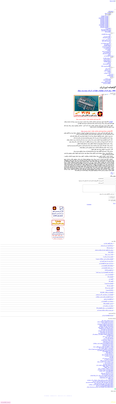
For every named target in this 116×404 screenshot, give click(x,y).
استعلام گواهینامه (107, 45)
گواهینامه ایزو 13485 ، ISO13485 (106, 292)
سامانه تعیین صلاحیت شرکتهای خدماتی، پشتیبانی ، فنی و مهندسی (100, 380)
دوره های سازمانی (107, 59)
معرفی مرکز (108, 68)
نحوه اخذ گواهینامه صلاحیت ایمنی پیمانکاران (104, 296)
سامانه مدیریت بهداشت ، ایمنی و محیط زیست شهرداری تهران (100, 349)
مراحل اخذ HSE (110, 247)
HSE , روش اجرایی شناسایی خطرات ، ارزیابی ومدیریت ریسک (97, 90)
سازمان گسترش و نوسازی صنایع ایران (105, 369)
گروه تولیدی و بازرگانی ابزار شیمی (106, 376)
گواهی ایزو (111, 278)
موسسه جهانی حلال (109, 337)
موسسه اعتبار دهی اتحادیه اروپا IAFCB (105, 324)
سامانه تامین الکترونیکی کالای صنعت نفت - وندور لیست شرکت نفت (99, 382)
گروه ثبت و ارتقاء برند (108, 359)
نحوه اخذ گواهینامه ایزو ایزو (107, 315)
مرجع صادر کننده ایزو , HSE (107, 354)
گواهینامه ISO (108, 14)
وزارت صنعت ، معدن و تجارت (107, 339)
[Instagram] (110, 399)
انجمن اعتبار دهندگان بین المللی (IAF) (105, 327)
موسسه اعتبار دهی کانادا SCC (107, 329)
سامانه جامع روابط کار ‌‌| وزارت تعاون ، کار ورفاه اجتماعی (101, 375)
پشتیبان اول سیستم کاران (108, 341)
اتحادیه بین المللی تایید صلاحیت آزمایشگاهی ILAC (103, 346)
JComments (89, 204)
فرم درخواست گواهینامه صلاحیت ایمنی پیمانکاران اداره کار (106, 82)
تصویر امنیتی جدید (112, 200)
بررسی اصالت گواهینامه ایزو (107, 267)
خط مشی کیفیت (107, 70)
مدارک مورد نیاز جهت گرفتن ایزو (106, 261)
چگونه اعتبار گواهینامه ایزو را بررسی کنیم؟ (104, 272)
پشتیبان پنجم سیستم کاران (107, 345)
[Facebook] (114, 399)
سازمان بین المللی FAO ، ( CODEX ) (105, 368)
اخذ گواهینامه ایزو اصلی (108, 299)
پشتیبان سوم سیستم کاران (107, 344)
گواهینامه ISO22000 (104, 23)
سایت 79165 (110, 378)
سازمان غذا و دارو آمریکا (108, 364)
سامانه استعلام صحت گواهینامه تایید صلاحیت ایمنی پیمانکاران (101, 384)
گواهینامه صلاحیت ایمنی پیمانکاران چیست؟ (104, 258)
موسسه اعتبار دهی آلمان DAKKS (106, 326)
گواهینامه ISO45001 (104, 27)
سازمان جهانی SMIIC (108, 367)
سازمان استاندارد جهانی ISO (107, 320)
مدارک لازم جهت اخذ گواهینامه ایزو (106, 263)
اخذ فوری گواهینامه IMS (108, 303)
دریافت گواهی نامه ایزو (108, 243)
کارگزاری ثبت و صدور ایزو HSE (106, 360)
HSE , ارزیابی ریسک (109, 254)
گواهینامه (111, 121)
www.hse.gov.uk (110, 335)
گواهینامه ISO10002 (104, 21)
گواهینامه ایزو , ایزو (109, 274)
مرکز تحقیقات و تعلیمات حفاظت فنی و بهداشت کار (103, 334)
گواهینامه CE (108, 28)
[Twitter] (112, 399)
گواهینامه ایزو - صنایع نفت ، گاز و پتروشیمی (104, 294)
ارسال (114, 203)
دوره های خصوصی (107, 60)
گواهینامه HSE (108, 13)
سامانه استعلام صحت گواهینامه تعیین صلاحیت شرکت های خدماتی (100, 386)
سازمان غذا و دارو (109, 372)
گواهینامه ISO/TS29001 (103, 24)
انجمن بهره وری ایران (109, 362)
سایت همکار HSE (109, 352)
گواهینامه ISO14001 (104, 19)
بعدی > (111, 173)
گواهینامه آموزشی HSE (106, 66)
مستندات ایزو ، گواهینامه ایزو (107, 301)
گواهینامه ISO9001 (104, 16)
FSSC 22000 (110, 252)
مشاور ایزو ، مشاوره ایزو (108, 305)
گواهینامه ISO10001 (104, 20)
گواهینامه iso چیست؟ (109, 283)
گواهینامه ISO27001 (104, 26)
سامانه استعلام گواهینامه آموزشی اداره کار (104, 385)
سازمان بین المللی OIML (108, 366)
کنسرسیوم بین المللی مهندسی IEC (106, 347)
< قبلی (111, 172)
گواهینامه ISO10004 (104, 22)
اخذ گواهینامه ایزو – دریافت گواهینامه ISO (104, 307)
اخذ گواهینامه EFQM (109, 270)
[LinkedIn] (107, 399)
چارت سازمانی (108, 69)
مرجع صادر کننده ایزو (109, 353)
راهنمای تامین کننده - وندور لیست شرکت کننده (103, 383)
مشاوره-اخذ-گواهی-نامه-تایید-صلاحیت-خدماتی (104, 250)
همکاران (109, 71)
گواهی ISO (111, 281)
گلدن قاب (111, 357)
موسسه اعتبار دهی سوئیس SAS (106, 332)
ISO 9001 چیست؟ (109, 290)
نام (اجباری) (100, 178)
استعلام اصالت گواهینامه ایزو (107, 265)
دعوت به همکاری (107, 73)
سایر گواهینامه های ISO (106, 29)
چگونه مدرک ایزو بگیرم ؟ (108, 256)
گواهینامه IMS (108, 31)
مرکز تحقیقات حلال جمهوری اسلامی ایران (104, 365)
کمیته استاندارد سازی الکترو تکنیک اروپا (105, 350)
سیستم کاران (113, 401)
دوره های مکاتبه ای (107, 58)
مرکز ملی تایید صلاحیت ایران (107, 322)
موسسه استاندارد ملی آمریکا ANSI (106, 328)
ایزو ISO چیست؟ (104, 15)
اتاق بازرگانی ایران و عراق (108, 336)
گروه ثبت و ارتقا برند (109, 356)
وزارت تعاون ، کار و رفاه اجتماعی (106, 377)
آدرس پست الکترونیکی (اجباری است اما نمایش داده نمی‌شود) (91, 180)
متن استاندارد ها (107, 44)
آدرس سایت (100, 182)
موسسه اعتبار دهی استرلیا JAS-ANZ (105, 333)
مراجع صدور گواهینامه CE (108, 351)
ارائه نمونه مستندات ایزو (106, 43)
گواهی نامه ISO (110, 285)
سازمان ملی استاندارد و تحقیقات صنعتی (105, 321)
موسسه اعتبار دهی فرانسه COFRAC (105, 330)
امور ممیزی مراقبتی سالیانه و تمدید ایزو (105, 310)
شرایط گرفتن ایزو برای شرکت (107, 245)
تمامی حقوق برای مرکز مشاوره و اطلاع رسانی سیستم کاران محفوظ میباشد (102, 400)
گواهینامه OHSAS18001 (103, 18)
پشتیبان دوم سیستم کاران (108, 342)
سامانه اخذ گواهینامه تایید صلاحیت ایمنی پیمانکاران (103, 343)
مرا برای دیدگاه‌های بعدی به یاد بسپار (107, 194)
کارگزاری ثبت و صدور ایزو (108, 358)
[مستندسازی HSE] (88, 116)
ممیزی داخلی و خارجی (106, 39)
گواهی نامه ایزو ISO (109, 287)
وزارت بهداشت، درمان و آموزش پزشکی (105, 361)
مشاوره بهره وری (107, 36)
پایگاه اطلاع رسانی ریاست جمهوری (106, 370)
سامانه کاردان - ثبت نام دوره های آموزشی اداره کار (103, 381)
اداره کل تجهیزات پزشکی (108, 338)
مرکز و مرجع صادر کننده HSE (107, 373)
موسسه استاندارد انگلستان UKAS (106, 325)
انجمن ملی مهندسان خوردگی (107, 374)
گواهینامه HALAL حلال (106, 30)
